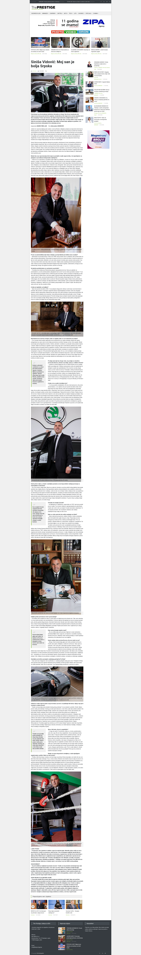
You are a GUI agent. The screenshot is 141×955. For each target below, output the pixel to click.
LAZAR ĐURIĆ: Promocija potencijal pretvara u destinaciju (38, 1)
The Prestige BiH (40, 953)
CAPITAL (59, 13)
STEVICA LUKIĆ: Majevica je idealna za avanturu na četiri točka (67, 1)
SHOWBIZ (81, 13)
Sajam (95, 114)
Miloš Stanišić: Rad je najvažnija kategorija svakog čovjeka (74, 912)
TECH (70, 13)
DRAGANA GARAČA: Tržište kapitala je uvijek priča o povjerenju (101, 63)
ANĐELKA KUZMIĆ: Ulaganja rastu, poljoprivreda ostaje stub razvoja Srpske (102, 73)
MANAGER (45, 13)
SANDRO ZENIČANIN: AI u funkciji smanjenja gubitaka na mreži (101, 99)
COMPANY (52, 13)
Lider (95, 69)
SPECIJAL (88, 13)
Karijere (108, 67)
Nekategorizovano (98, 79)
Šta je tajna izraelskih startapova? (36, 912)
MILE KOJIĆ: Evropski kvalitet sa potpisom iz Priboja (99, 50)
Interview (34, 71)
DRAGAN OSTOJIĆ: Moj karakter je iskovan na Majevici (40, 50)
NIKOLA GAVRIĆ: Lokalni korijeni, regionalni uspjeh (79, 50)
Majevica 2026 (34, 53)
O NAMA (95, 13)
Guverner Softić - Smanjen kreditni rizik (55, 912)
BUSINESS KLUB (36, 13)
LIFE (75, 13)
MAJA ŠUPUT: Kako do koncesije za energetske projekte (100, 119)
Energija (95, 113)
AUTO (65, 13)
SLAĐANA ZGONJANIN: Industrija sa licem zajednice (60, 50)
